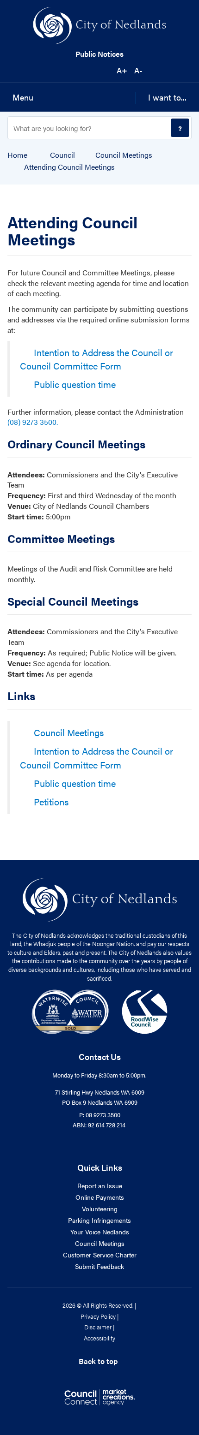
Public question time (75, 384)
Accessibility (99, 1338)
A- (138, 70)
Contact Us (100, 1056)
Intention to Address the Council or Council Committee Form (96, 359)
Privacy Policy (98, 1316)
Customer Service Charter (100, 1254)
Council (62, 155)
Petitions (51, 801)
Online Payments (99, 1197)
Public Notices (99, 54)
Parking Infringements (99, 1220)
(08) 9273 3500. (32, 422)
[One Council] (100, 1011)
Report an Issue (99, 1185)
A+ (122, 70)
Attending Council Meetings (69, 167)
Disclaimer (98, 1326)
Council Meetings (123, 155)
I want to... (167, 97)
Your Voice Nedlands (99, 1231)
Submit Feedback (99, 1266)
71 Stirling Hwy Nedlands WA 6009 (99, 1092)
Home (17, 155)
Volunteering (100, 1208)
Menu (22, 97)
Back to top (98, 1361)
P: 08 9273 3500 (99, 1114)
